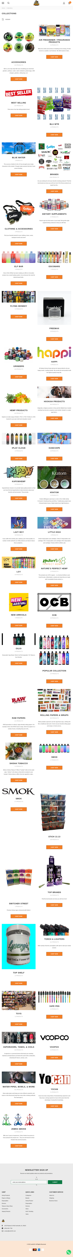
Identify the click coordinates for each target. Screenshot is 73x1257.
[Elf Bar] (19, 257)
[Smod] (54, 748)
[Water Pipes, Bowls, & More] (19, 1077)
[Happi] (54, 352)
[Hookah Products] (54, 392)
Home (3, 8)
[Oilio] (19, 639)
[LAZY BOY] (19, 522)
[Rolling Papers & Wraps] (54, 700)
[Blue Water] (19, 148)
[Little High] (54, 522)
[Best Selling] (19, 93)
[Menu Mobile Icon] (3, 3)
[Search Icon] (8, 3)
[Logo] (36, 3)
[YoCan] (54, 1078)
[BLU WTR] (54, 103)
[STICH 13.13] (54, 810)
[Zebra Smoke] (19, 1119)
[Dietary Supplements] (54, 204)
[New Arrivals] (18, 602)
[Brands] (54, 156)
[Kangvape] (54, 438)
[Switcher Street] (19, 877)
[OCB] (54, 602)
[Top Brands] (54, 871)
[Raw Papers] (19, 701)
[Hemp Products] (19, 396)
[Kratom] (54, 477)
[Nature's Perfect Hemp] (54, 560)
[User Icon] (64, 3)
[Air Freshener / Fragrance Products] (54, 30)
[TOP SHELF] (19, 946)
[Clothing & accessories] (19, 212)
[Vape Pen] (54, 996)
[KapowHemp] (19, 472)
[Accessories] (19, 41)
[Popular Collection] (54, 650)
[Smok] (19, 791)
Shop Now (18, 79)
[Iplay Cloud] (19, 438)
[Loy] (19, 562)
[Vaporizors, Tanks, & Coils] (19, 1037)
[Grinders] (18, 354)
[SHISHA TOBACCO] (19, 751)
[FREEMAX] (54, 307)
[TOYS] (19, 1000)
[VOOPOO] (54, 1037)
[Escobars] (54, 257)
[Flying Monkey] (19, 296)
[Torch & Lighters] (54, 929)
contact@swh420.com (10, 1231)
